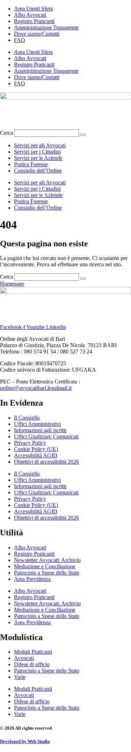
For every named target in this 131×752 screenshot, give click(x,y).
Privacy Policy (30, 443)
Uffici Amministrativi (37, 424)
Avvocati (24, 658)
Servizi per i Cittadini (37, 152)
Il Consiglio (27, 418)
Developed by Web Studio (25, 741)
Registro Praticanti (34, 21)
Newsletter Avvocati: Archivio (47, 560)
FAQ (19, 40)
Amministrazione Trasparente (46, 27)
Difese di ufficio (32, 664)
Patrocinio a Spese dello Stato (46, 573)
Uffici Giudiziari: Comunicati (46, 437)
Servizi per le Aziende (38, 158)
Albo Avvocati (30, 15)
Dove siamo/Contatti (36, 34)
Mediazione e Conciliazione (44, 566)
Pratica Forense (31, 164)
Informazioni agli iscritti (40, 430)
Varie (20, 677)
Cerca (6, 133)
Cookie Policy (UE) (36, 449)
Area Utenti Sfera (33, 9)
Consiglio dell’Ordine (38, 171)
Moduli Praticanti (33, 652)
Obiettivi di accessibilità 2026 (46, 462)
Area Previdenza (32, 579)
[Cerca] (83, 135)
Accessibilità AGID (35, 455)
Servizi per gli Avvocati (40, 145)
